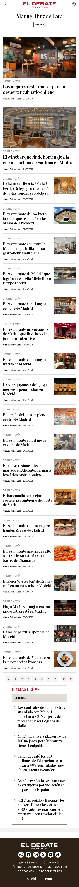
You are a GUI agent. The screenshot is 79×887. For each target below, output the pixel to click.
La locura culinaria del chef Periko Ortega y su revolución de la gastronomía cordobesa (27, 188)
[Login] (74, 4)
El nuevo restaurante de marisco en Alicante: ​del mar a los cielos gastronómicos (27, 470)
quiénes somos (27, 862)
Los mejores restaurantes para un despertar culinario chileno (35, 89)
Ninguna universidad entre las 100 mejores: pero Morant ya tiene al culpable (41, 741)
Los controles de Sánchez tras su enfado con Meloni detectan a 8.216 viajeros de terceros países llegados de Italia (41, 716)
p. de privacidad (57, 867)
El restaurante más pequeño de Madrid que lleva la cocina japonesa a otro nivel (26, 334)
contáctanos (51, 862)
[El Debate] (39, 4)
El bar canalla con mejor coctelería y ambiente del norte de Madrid (27, 500)
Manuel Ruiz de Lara (12, 99)
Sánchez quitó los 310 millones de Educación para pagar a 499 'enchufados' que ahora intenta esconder (40, 763)
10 (64, 679)
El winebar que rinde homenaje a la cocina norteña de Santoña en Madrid (38, 160)
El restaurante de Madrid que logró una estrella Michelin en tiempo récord (27, 278)
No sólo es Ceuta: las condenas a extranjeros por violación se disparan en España (41, 785)
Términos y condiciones (26, 867)
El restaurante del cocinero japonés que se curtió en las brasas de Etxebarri (25, 218)
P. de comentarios (50, 871)
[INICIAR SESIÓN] (74, 4)
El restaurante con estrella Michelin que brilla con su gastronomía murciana (24, 248)
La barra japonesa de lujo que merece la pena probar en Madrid (26, 389)
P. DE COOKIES (25, 871)
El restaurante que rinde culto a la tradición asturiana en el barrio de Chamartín (27, 556)
